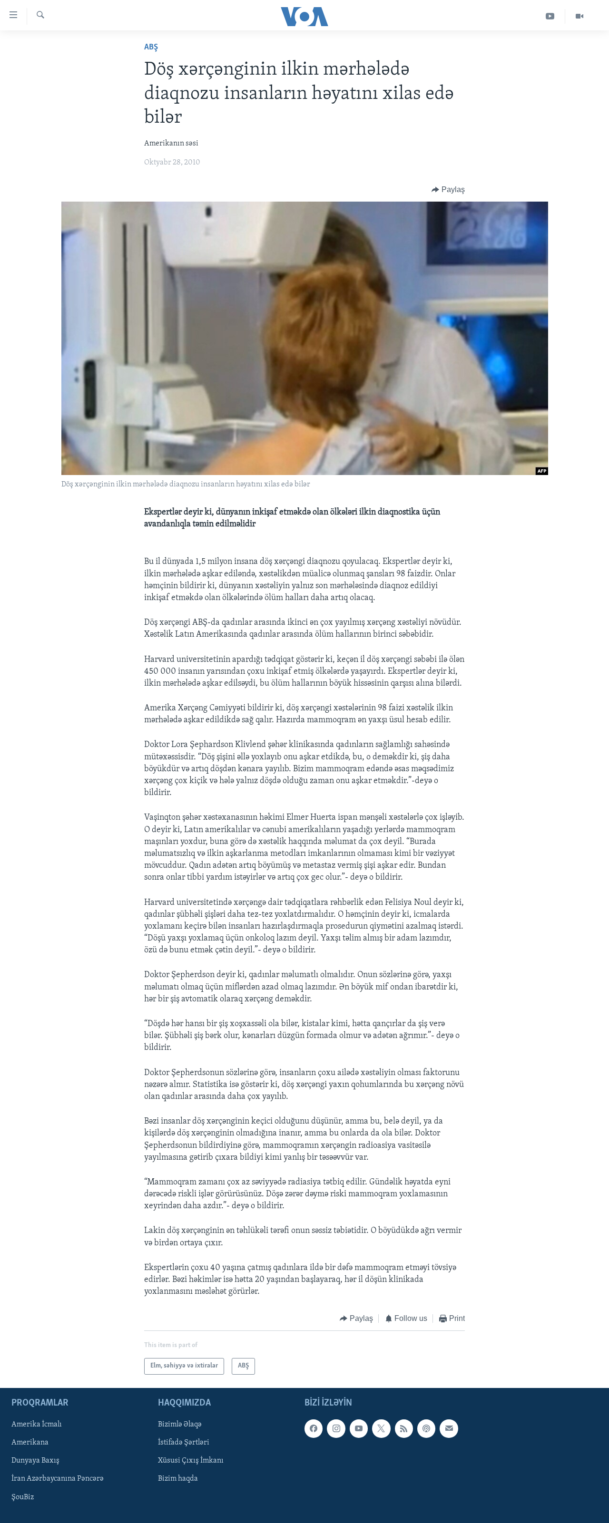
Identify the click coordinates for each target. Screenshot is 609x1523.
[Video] (579, 16)
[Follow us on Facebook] (313, 1428)
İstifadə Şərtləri (183, 1442)
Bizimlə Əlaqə (180, 1424)
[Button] (448, 190)
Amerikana (30, 1442)
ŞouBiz (22, 1497)
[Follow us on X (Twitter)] (381, 1428)
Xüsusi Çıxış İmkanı (191, 1461)
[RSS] (404, 1428)
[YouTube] (550, 16)
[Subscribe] (449, 1428)
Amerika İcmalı (36, 1424)
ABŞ (151, 47)
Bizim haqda (178, 1479)
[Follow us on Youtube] (359, 1428)
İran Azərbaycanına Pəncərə (57, 1479)
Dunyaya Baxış (35, 1461)
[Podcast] (426, 1428)
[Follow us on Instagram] (336, 1428)
